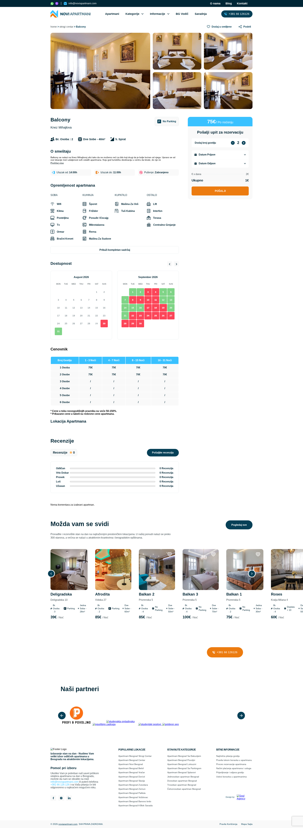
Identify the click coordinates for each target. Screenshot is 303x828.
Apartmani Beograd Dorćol (131, 776)
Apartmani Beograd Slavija (131, 780)
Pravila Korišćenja (228, 824)
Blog (229, 3)
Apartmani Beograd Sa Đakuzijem (184, 756)
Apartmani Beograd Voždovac (133, 797)
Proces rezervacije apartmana (231, 764)
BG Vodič (182, 13)
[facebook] (53, 798)
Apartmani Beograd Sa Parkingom (184, 768)
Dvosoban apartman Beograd (182, 780)
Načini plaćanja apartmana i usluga (233, 768)
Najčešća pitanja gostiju (228, 756)
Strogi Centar (66, 26)
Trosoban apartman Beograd (181, 785)
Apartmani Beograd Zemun (132, 789)
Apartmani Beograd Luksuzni (181, 764)
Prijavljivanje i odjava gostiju (230, 772)
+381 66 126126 (226, 652)
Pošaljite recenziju (163, 452)
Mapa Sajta (246, 824)
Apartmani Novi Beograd (130, 764)
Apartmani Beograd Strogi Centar (135, 756)
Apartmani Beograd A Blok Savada (135, 805)
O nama (215, 3)
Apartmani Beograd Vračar (131, 772)
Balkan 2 (146, 596)
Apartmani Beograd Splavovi (181, 772)
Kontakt (242, 3)
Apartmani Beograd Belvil (131, 768)
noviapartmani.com (67, 824)
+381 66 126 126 (59, 784)
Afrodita (102, 596)
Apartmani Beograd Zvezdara (133, 785)
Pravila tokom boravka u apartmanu (234, 760)
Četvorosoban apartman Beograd (184, 789)
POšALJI (220, 191)
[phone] (52, 3)
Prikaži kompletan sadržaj (114, 250)
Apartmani (112, 13)
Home (53, 26)
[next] (241, 715)
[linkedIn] (69, 798)
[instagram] (61, 798)
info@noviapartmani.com (64, 781)
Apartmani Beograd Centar (131, 760)
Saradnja (201, 13)
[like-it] (82, 554)
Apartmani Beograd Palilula (132, 793)
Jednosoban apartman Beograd (183, 776)
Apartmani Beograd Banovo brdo (134, 801)
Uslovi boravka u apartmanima (231, 776)
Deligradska (61, 596)
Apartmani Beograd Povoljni (181, 760)
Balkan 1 (234, 596)
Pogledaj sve (239, 525)
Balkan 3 (190, 596)
